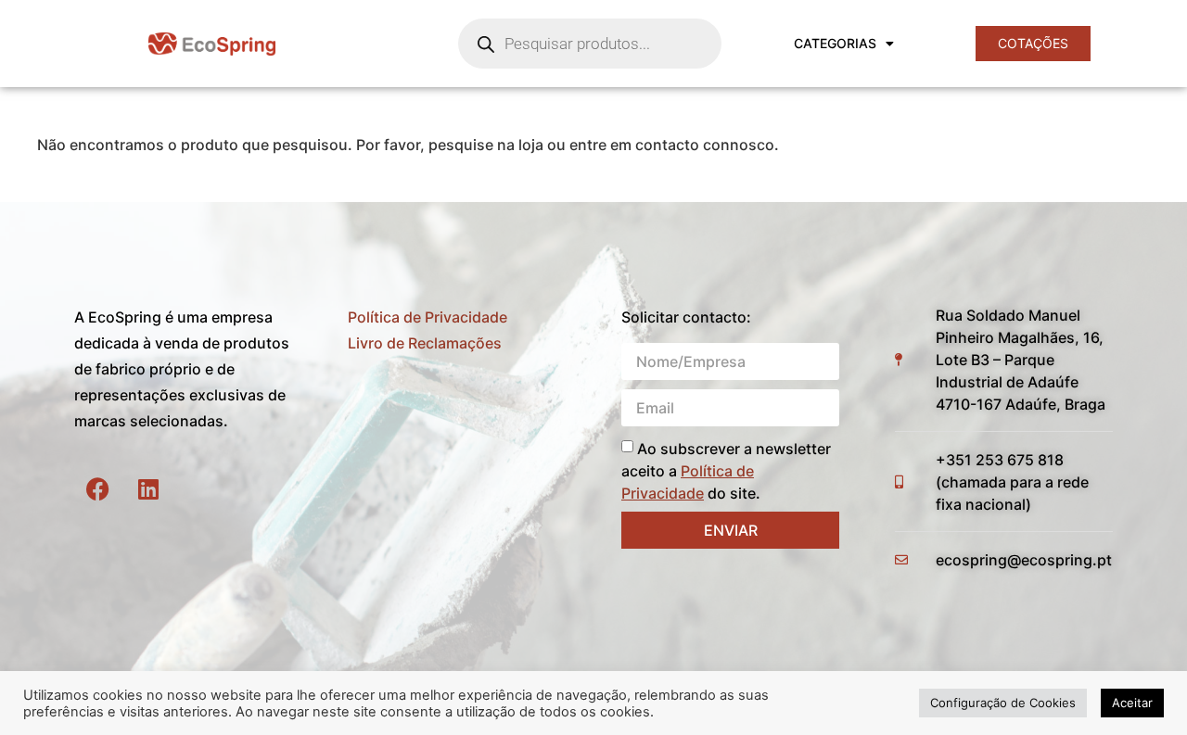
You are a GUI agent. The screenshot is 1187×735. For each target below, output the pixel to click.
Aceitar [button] (1132, 702)
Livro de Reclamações (425, 343)
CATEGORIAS (835, 43)
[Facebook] (97, 488)
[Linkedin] (148, 488)
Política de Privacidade (427, 317)
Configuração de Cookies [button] (1003, 702)
